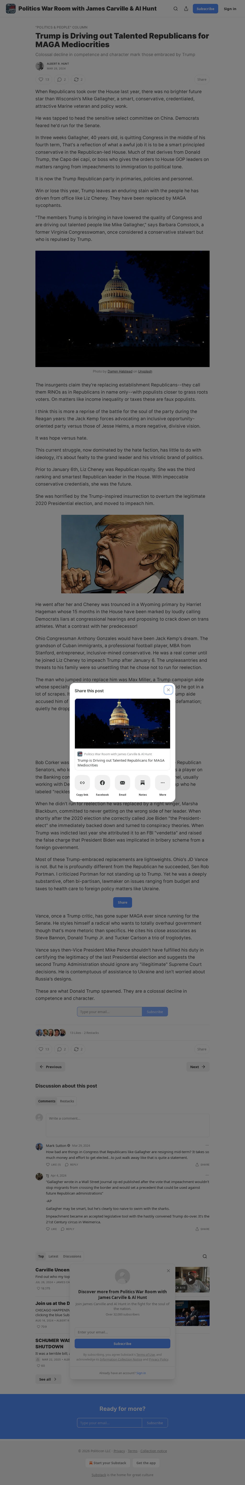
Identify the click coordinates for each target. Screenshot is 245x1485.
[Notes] (142, 782)
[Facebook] (102, 782)
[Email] (122, 782)
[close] (168, 690)
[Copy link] (82, 782)
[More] (162, 782)
